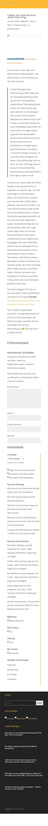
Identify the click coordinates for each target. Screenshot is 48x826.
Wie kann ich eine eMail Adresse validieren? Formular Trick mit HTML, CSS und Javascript (23, 521)
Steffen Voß (12, 561)
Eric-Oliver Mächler (19, 21)
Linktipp (19, 63)
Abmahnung (30, 59)
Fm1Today (12, 674)
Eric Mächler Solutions (17, 809)
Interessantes (20, 25)
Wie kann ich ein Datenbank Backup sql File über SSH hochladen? (23, 734)
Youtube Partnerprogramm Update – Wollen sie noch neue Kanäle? (23, 788)
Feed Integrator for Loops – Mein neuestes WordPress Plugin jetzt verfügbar (23, 565)
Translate (21, 462)
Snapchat (11, 665)
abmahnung (12, 669)
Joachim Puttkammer (16, 601)
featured (11, 63)
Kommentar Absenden (15, 447)
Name (10, 413)
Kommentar (13, 386)
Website (11, 435)
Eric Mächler (12, 573)
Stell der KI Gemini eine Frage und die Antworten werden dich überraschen (22, 509)
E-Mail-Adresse (14, 424)
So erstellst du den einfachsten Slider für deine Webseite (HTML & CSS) (23, 605)
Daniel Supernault (15, 585)
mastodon (11, 679)
